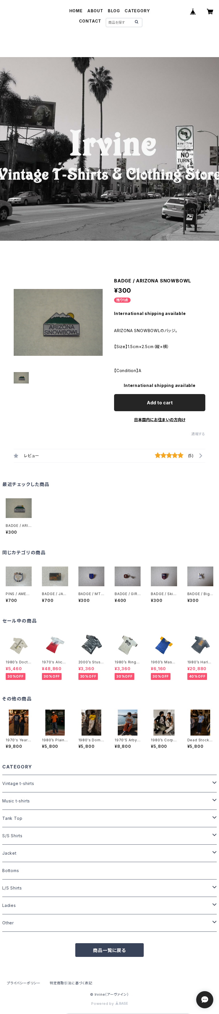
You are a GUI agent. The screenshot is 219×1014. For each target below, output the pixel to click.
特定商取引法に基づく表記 (71, 983)
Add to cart (160, 402)
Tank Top (12, 818)
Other (8, 922)
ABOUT (95, 10)
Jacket (9, 853)
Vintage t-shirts (18, 783)
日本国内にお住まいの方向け (159, 419)
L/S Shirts (12, 888)
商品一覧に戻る (109, 950)
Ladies (9, 905)
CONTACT (90, 21)
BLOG (114, 10)
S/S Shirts (12, 835)
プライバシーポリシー (23, 983)
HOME (76, 10)
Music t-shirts (16, 800)
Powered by (103, 1003)
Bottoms (10, 870)
